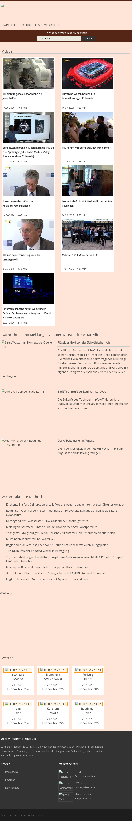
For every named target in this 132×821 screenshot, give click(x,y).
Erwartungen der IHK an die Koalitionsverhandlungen (18, 203)
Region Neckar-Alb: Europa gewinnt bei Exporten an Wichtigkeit (47, 579)
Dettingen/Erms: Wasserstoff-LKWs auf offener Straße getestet (47, 521)
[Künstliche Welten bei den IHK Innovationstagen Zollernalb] (87, 74)
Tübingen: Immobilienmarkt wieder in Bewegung (37, 551)
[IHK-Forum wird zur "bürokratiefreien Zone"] (87, 128)
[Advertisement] (66, 621)
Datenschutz (12, 787)
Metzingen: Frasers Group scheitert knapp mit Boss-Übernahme (47, 567)
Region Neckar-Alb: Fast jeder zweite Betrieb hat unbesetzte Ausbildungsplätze (57, 545)
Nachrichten (30, 25)
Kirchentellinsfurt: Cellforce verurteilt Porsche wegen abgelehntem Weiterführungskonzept (65, 504)
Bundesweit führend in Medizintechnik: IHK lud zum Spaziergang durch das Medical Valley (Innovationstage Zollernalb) (28, 152)
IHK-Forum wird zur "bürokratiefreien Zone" (86, 147)
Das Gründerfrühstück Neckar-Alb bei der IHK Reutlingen (87, 203)
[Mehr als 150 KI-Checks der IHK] (87, 235)
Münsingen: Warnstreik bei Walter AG (30, 539)
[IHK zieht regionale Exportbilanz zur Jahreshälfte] (28, 74)
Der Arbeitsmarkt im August (76, 441)
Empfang (10, 779)
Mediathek (52, 25)
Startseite (9, 25)
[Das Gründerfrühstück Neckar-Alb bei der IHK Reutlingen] (87, 181)
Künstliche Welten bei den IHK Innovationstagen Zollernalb (78, 96)
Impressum (11, 771)
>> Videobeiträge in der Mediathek (66, 32)
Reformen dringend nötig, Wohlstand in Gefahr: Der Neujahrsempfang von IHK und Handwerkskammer (27, 313)
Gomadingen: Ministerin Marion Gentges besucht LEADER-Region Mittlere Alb (56, 573)
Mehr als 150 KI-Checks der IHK (79, 255)
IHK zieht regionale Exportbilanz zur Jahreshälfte (22, 96)
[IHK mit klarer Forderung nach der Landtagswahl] (28, 235)
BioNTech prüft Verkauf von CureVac (82, 391)
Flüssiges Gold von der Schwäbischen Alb (84, 342)
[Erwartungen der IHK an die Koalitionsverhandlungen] (28, 181)
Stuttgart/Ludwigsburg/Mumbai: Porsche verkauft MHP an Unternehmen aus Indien (60, 533)
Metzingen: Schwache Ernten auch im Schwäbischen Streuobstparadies (51, 527)
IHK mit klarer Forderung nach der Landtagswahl (21, 257)
